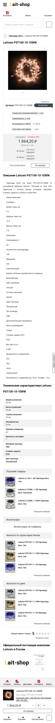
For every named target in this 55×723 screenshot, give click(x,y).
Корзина (48, 16)
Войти (28, 16)
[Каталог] (5, 4)
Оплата (17, 684)
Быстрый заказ (17, 165)
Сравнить (7, 719)
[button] (23, 92)
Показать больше (42, 512)
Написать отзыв (42, 638)
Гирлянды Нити (16, 36)
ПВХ (7, 447)
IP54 (8, 454)
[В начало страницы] (49, 717)
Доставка (27, 684)
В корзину (40, 165)
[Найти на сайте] (49, 25)
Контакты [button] (7, 16)
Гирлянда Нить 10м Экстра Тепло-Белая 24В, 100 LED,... (33, 699)
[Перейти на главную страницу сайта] (23, 4)
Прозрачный (11, 461)
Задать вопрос (54, 361)
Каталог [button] (7, 684)
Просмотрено (38, 719)
